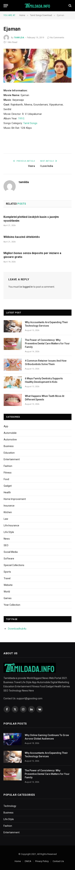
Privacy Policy (42, 861)
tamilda (19, 37)
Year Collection (12, 604)
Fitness (8, 472)
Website (8, 585)
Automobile (10, 433)
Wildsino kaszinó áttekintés (21, 237)
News (7, 538)
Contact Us (58, 861)
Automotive (10, 439)
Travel (7, 578)
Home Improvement (15, 499)
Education (9, 452)
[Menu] (5, 6)
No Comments (57, 37)
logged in (28, 286)
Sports (7, 571)
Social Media (11, 552)
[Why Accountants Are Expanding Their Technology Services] (13, 326)
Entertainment (12, 459)
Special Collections (14, 565)
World (7, 591)
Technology (9, 806)
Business (9, 446)
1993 (21, 118)
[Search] (70, 6)
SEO (6, 545)
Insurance (9, 505)
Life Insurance (11, 525)
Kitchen (8, 512)
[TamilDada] (37, 5)
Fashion (8, 466)
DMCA (28, 861)
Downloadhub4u (17, 628)
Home (18, 861)
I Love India (46, 166)
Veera (31, 166)
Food (6, 479)
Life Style (9, 532)
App (6, 426)
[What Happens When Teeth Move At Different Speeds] (13, 400)
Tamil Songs (30, 123)
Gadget (8, 485)
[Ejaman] (37, 66)
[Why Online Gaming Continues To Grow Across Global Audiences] (12, 739)
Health (7, 492)
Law (6, 518)
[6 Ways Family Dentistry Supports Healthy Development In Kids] (13, 382)
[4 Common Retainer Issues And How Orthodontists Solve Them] (13, 365)
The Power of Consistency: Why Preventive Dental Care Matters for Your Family (47, 343)
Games (8, 598)
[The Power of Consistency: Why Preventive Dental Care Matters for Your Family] (13, 344)
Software (9, 558)
